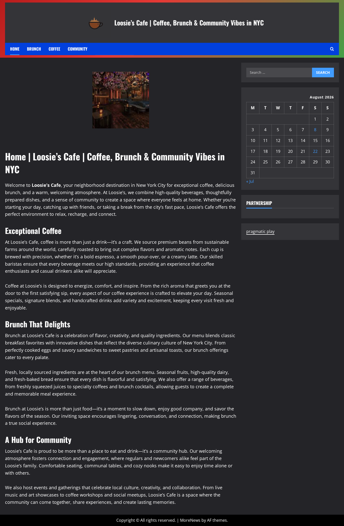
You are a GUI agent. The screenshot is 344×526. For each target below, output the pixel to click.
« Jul (250, 181)
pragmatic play (260, 231)
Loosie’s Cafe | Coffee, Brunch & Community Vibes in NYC (189, 22)
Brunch (34, 49)
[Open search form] (332, 49)
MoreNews (190, 520)
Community (77, 49)
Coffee (54, 49)
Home (14, 49)
